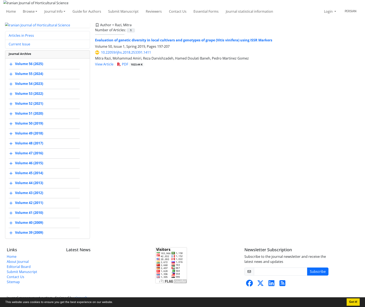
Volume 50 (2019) (29, 123)
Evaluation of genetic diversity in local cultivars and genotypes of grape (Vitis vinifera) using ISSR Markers (183, 40)
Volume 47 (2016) (29, 153)
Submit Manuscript (123, 11)
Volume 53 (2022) (29, 93)
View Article (104, 64)
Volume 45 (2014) (29, 173)
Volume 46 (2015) (29, 163)
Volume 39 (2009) (29, 232)
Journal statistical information (249, 11)
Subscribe (318, 271)
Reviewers (154, 11)
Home (11, 11)
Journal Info (53, 11)
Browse (29, 11)
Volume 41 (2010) (29, 213)
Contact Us (178, 11)
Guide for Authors (86, 11)
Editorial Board (19, 266)
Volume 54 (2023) (29, 84)
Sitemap (13, 282)
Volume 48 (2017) (29, 143)
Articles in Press (21, 35)
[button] (114, 302)
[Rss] (282, 284)
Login (329, 11)
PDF (132, 64)
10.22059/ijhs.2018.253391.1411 (126, 52)
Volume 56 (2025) (29, 64)
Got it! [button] (353, 301)
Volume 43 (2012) (29, 193)
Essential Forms (206, 11)
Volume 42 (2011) (29, 203)
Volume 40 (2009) (29, 222)
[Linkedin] (271, 284)
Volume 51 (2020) (29, 113)
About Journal (18, 261)
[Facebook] (249, 284)
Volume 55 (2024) (29, 74)
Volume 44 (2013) (29, 183)
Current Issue (19, 44)
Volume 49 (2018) (29, 133)
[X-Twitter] (260, 284)
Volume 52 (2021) (29, 103)
